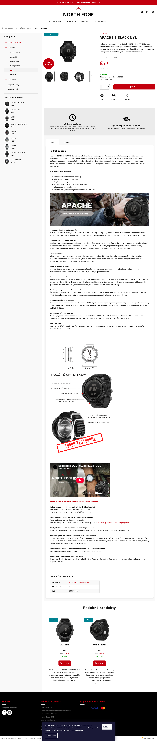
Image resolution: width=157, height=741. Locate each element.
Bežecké (13, 57)
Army (12, 70)
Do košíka (135, 87)
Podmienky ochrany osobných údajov (56, 711)
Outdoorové (15, 53)
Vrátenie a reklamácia (50, 714)
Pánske (12, 47)
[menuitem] (55, 21)
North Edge (104, 33)
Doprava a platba (48, 720)
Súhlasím (106, 727)
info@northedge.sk (9, 707)
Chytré (13, 74)
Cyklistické (14, 61)
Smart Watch (13, 89)
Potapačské (15, 66)
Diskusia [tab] (67, 142)
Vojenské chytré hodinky (79, 582)
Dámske (12, 79)
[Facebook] (4, 712)
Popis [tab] (52, 142)
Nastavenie (51, 736)
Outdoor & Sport (14, 42)
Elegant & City (13, 85)
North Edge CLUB (47, 717)
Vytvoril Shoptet (150, 738)
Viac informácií (77, 730)
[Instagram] (9, 712)
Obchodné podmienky (49, 707)
